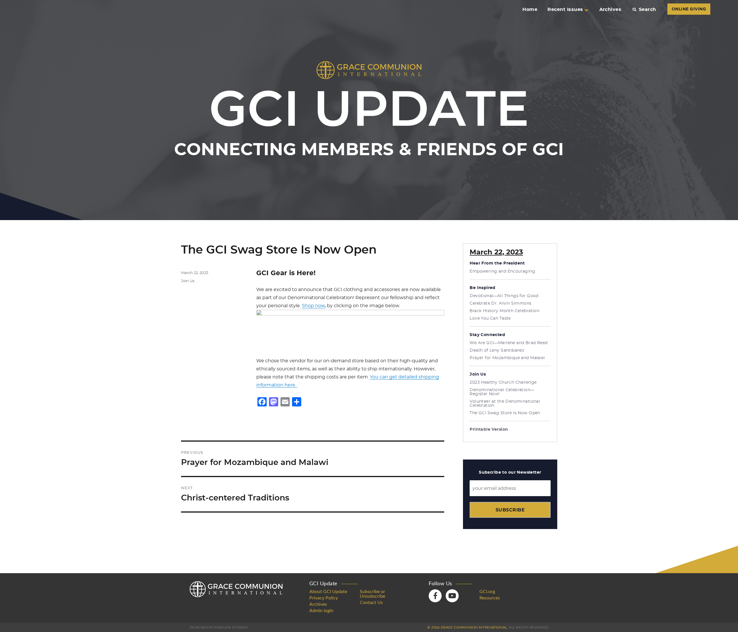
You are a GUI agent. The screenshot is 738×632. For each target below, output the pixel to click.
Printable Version (489, 429)
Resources (489, 598)
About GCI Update (328, 591)
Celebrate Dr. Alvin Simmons (500, 303)
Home (529, 9)
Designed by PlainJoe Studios (219, 627)
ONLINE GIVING (689, 9)
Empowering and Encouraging (502, 271)
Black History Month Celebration (504, 311)
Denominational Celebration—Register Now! (502, 392)
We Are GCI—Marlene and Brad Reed (508, 343)
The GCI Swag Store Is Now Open (505, 413)
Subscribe (510, 510)
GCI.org (487, 591)
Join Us (187, 281)
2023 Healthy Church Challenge (503, 382)
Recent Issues (565, 9)
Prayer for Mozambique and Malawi (507, 358)
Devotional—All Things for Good (504, 296)
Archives (610, 9)
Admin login (321, 610)
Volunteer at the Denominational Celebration (505, 404)
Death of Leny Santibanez (497, 350)
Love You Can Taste (490, 318)
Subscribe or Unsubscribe (372, 594)
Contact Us (371, 602)
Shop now (313, 305)
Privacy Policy (323, 598)
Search (647, 9)
